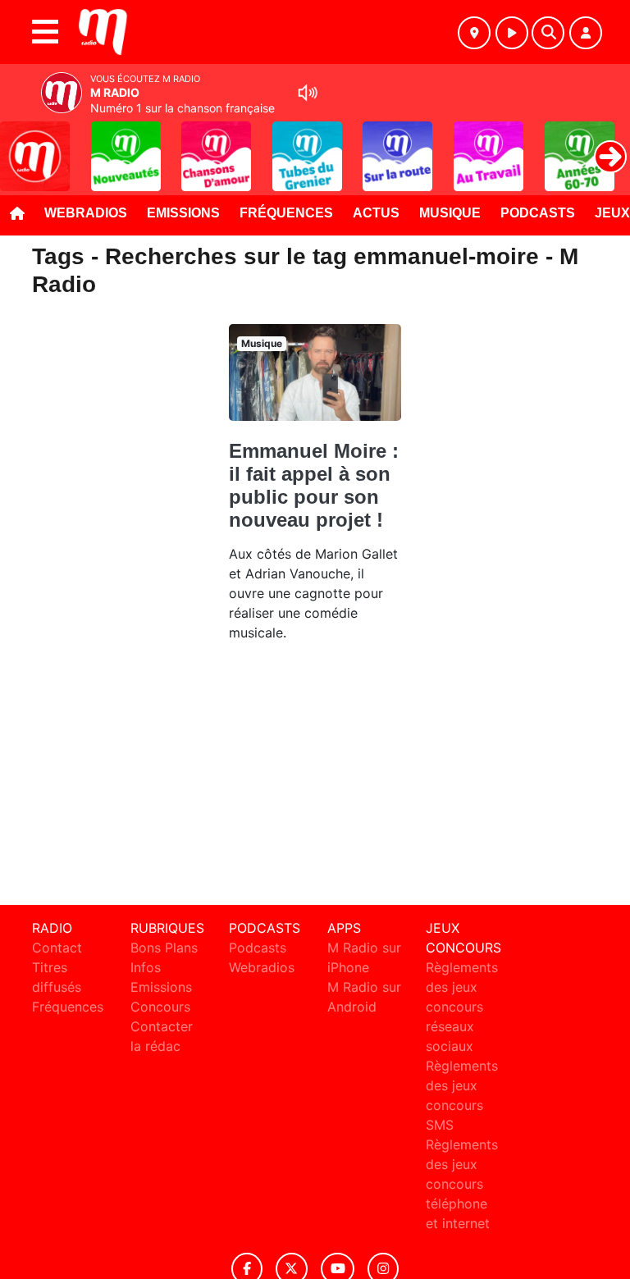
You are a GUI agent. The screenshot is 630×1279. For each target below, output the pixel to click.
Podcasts (537, 213)
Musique (450, 213)
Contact (57, 947)
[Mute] (307, 92)
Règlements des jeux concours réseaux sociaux (462, 1006)
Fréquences (286, 213)
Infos (145, 967)
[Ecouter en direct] (511, 32)
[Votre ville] (474, 32)
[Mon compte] (585, 32)
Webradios (85, 213)
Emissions (183, 213)
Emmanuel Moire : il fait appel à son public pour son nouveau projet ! (314, 485)
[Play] (21, 144)
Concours (160, 1006)
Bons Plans (164, 947)
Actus (376, 213)
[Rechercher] (548, 32)
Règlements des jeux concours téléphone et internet (462, 1183)
